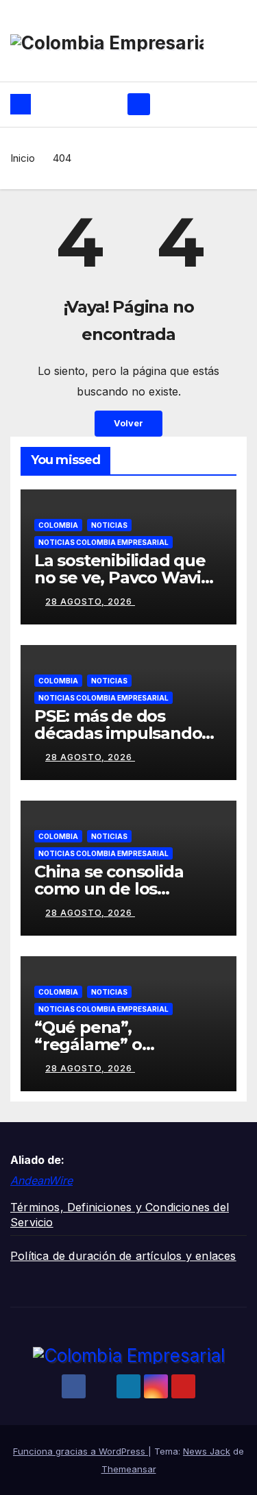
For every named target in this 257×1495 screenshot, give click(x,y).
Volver (128, 423)
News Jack (206, 1451)
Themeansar (128, 1468)
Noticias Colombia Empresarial (103, 542)
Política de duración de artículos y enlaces (123, 1256)
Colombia (58, 525)
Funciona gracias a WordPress (80, 1451)
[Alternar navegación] (138, 104)
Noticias (109, 525)
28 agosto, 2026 (90, 601)
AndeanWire (41, 1180)
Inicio (22, 158)
